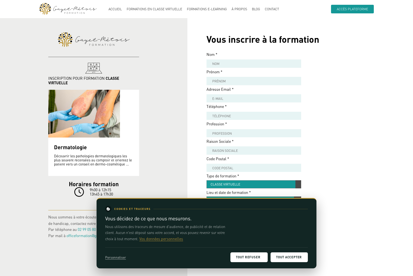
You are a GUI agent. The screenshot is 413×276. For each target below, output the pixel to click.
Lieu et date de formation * (228, 192)
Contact (272, 9)
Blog (256, 9)
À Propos (239, 9)
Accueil (115, 9)
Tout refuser (248, 257)
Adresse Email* (220, 89)
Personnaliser (115, 257)
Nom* (211, 54)
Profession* (216, 124)
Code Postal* (217, 158)
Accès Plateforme (352, 9)
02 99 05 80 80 (89, 229)
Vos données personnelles (161, 238)
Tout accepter (289, 257)
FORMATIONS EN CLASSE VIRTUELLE (154, 9)
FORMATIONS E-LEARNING (207, 9)
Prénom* (214, 71)
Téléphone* (216, 106)
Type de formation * (222, 176)
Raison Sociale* (220, 141)
